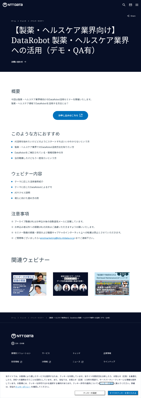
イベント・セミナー (37, 21)
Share (131, 16)
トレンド (23, 21)
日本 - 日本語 (19, 343)
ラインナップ (109, 361)
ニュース (76, 362)
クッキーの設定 (90, 393)
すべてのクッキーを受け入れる (123, 393)
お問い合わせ (17, 62)
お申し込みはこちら (68, 115)
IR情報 (45, 362)
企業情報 (107, 353)
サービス (46, 353)
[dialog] (70, 385)
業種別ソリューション (21, 353)
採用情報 (15, 362)
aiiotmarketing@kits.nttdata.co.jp (57, 238)
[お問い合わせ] (130, 4)
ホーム (13, 21)
